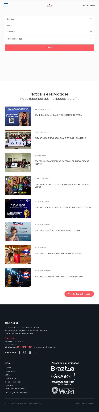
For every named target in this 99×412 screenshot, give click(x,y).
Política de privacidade (15, 389)
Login (7, 375)
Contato (9, 385)
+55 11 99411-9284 (24, 347)
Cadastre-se (10, 378)
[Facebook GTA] (20, 353)
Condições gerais (13, 382)
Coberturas (10, 371)
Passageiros (14, 39)
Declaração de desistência (17, 392)
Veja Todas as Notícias (79, 294)
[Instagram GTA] (25, 353)
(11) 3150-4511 (10, 338)
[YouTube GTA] (30, 353)
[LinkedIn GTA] (36, 353)
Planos (8, 367)
